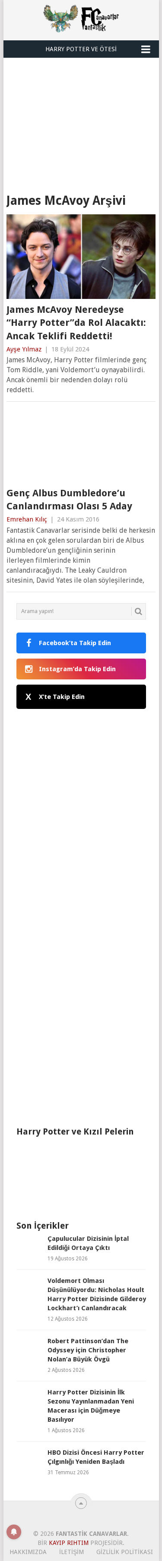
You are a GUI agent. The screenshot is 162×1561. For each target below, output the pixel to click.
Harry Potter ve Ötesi (81, 49)
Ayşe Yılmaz (23, 349)
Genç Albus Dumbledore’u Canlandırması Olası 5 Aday (69, 500)
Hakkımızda (28, 1551)
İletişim (71, 1551)
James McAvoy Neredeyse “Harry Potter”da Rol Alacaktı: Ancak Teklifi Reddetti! (76, 323)
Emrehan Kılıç (26, 519)
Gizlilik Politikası (124, 1551)
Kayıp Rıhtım (69, 1542)
